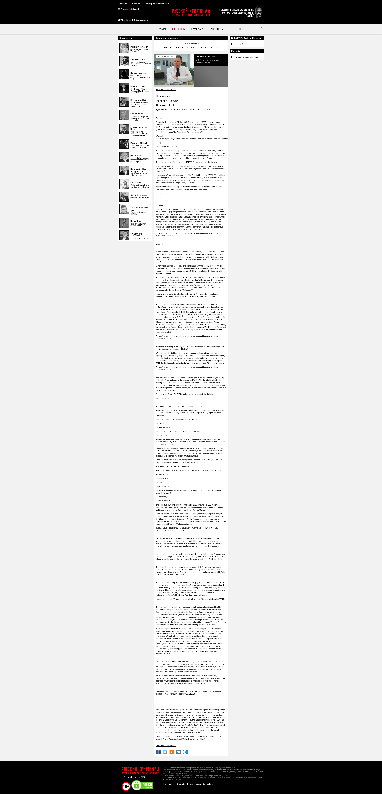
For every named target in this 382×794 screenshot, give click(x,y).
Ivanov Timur (136, 114)
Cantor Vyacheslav (139, 195)
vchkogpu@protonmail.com (157, 4)
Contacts (136, 4)
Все (165, 47)
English (136, 9)
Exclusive (197, 29)
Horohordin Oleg (138, 169)
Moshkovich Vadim (139, 47)
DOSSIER (178, 29)
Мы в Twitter (126, 20)
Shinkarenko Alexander (136, 235)
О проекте (122, 4)
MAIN (162, 29)
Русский (124, 9)
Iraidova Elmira (137, 59)
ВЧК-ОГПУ (216, 29)
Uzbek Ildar (135, 221)
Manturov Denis (137, 86)
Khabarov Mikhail (138, 100)
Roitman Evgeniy (138, 73)
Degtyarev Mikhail (138, 143)
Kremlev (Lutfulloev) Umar (139, 128)
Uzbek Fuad (135, 155)
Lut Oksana (135, 183)
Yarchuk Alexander (139, 208)
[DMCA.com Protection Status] (142, 790)
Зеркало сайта (141, 20)
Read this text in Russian (166, 90)
